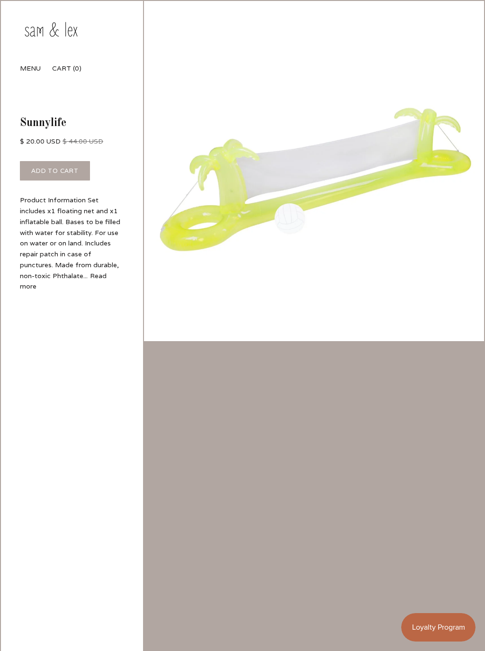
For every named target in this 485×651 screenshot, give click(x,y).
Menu (30, 68)
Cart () (66, 68)
